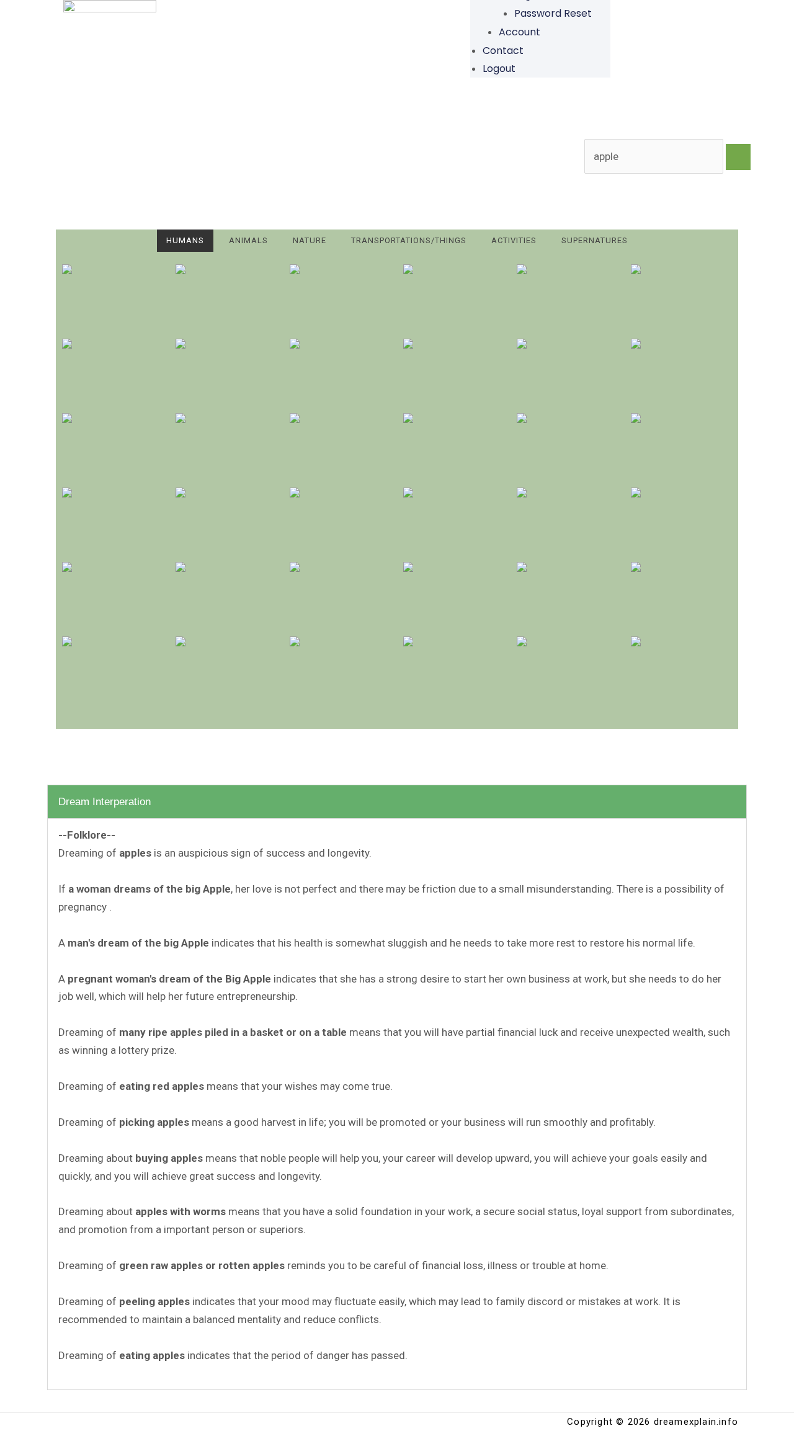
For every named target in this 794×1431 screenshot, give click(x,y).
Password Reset (553, 13)
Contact (503, 50)
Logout (499, 68)
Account (519, 32)
